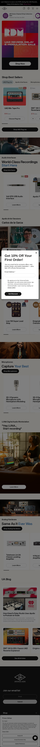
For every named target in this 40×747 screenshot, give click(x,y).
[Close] (36, 253)
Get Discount (13, 294)
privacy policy (11, 287)
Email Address (10, 272)
